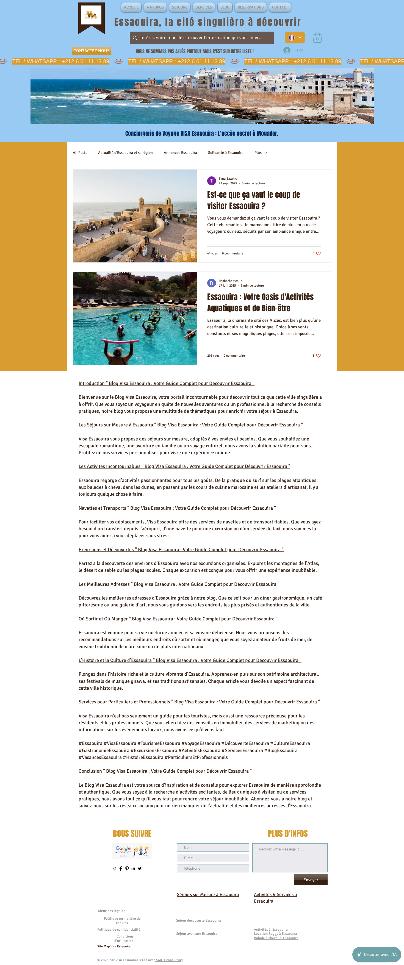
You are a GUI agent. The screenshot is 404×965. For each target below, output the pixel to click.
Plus (258, 152)
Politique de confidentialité (118, 929)
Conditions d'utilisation (124, 938)
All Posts (80, 152)
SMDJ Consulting (169, 960)
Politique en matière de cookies (122, 920)
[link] (317, 37)
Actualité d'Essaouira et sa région (125, 152)
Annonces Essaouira (180, 152)
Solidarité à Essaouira (225, 152)
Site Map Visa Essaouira (114, 946)
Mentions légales (111, 911)
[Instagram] (114, 868)
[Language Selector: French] (295, 37)
